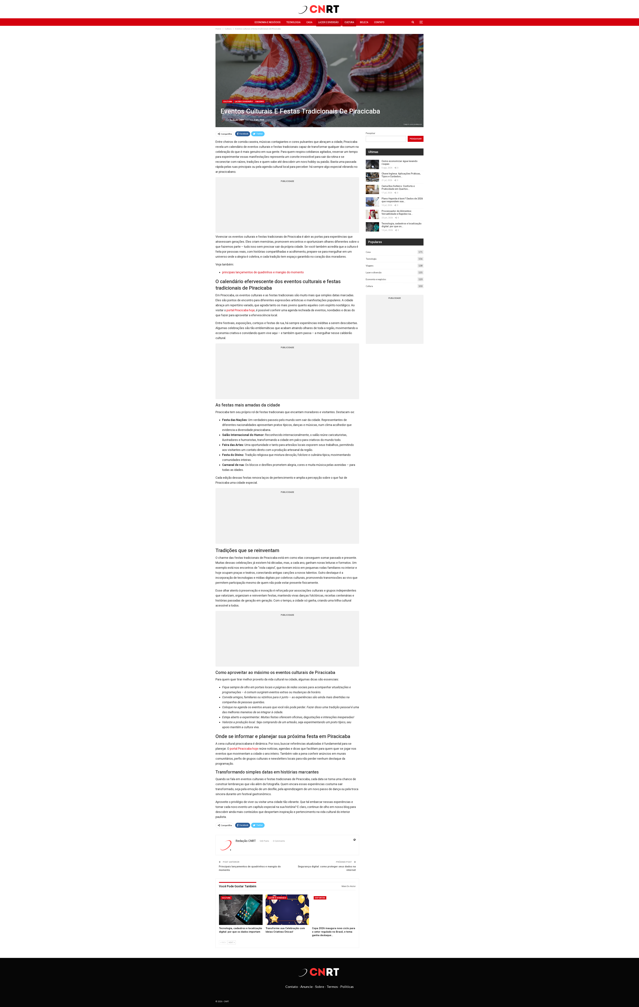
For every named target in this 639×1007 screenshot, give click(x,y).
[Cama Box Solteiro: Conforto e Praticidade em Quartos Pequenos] (372, 189)
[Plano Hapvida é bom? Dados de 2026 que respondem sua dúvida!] (372, 202)
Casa (309, 22)
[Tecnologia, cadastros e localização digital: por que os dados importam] (241, 909)
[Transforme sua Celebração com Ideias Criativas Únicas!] (287, 909)
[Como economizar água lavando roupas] (372, 164)
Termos (332, 987)
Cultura (349, 22)
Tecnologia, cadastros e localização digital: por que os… (402, 225)
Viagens (259, 102)
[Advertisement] (287, 208)
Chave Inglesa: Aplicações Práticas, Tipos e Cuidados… (401, 175)
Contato (379, 22)
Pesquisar (370, 133)
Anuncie (306, 987)
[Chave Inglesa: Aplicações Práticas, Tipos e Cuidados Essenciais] (372, 177)
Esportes (320, 898)
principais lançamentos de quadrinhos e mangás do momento (263, 272)
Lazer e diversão (328, 22)
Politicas (347, 987)
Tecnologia (293, 22)
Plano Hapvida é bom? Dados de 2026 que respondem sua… (402, 200)
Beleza (364, 22)
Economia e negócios (268, 22)
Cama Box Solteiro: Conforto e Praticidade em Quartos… (398, 187)
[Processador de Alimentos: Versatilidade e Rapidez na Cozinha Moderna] (372, 214)
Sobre (319, 987)
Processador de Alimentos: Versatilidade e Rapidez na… (397, 212)
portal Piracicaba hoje (240, 310)
